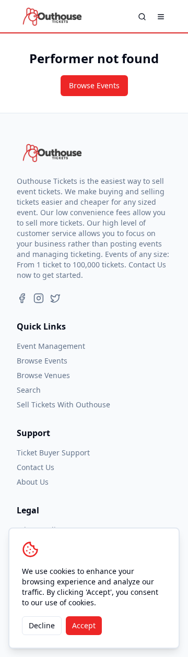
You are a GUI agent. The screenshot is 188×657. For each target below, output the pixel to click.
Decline (42, 625)
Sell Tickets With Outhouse (63, 404)
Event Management (51, 346)
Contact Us (35, 467)
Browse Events (94, 85)
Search (29, 390)
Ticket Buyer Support (53, 452)
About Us (33, 482)
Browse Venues (43, 375)
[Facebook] (22, 298)
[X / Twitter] (55, 298)
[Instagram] (38, 298)
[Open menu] (160, 16)
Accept (84, 625)
